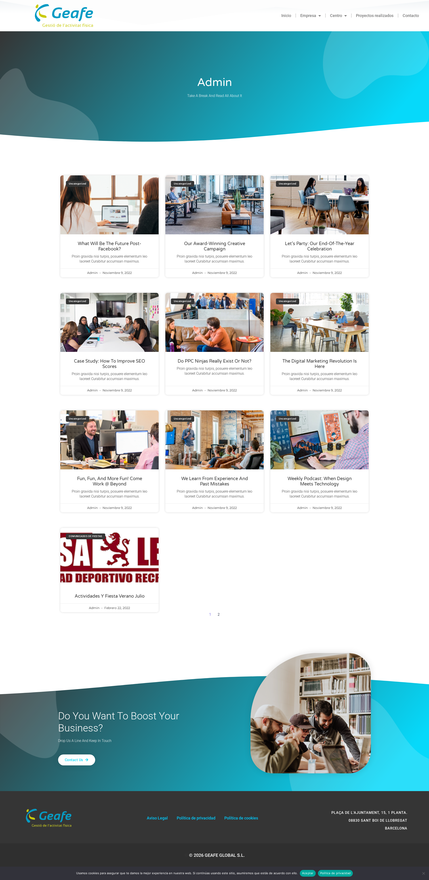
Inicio (286, 15)
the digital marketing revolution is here (319, 364)
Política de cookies (241, 818)
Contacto (411, 15)
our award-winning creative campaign (214, 246)
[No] (423, 873)
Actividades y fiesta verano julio (110, 596)
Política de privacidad (196, 818)
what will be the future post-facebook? (109, 246)
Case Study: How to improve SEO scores (109, 364)
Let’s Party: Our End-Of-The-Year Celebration (319, 246)
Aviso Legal (157, 818)
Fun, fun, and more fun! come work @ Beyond (109, 481)
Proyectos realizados (374, 15)
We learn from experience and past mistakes (214, 481)
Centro (336, 15)
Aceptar (307, 873)
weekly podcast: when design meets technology (320, 481)
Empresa (308, 15)
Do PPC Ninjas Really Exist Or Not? (214, 361)
